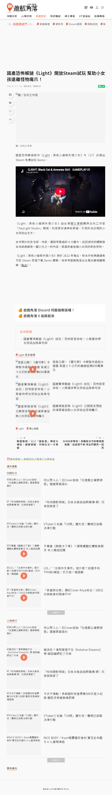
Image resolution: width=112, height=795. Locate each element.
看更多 (56, 612)
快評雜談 (55, 16)
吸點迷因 (92, 24)
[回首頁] (22, 8)
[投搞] (86, 7)
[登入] (97, 7)
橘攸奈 (59, 24)
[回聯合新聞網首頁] (10, 8)
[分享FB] (10, 94)
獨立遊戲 (34, 428)
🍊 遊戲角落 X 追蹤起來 (36, 315)
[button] (102, 7)
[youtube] (91, 7)
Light (21, 428)
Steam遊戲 (75, 24)
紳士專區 (70, 16)
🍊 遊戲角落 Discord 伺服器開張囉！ (46, 310)
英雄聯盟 (45, 24)
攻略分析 (12, 16)
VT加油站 (84, 16)
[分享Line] (10, 102)
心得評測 (26, 16)
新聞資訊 (41, 16)
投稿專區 (99, 16)
